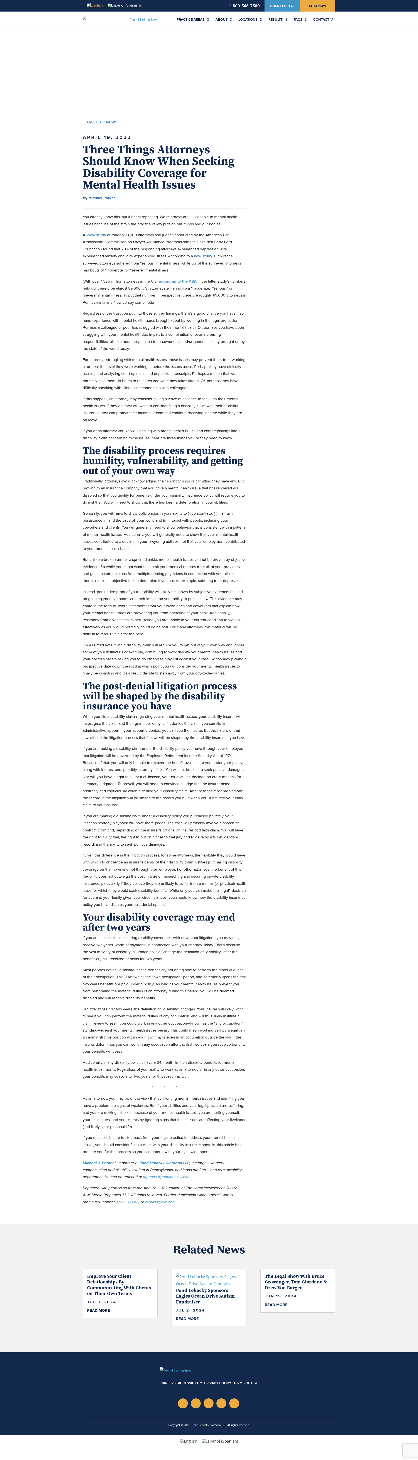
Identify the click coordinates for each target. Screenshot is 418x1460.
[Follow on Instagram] (183, 1403)
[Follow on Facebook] (234, 1403)
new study (203, 256)
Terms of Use (245, 1383)
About (222, 19)
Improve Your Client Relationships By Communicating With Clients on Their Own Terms (119, 1284)
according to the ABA (178, 281)
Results (275, 19)
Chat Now (317, 5)
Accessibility (190, 1383)
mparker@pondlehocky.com (166, 1177)
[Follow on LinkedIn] (196, 1403)
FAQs (298, 19)
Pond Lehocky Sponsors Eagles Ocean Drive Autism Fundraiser (205, 1296)
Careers (168, 1383)
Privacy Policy (217, 1383)
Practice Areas (191, 19)
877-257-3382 (128, 1202)
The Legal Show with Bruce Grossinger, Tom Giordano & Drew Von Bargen (296, 1282)
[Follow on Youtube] (209, 1403)
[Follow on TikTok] (221, 1403)
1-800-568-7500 (244, 6)
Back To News (102, 122)
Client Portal (282, 5)
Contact (321, 19)
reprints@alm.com (160, 1202)
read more (98, 1310)
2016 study (96, 235)
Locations (248, 19)
